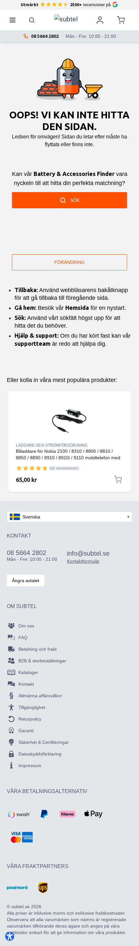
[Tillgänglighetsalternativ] (9, 936)
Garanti (26, 730)
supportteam (32, 343)
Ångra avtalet (25, 580)
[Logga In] (100, 20)
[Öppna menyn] (14, 20)
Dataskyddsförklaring (39, 753)
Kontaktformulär (83, 561)
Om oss (26, 625)
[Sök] (32, 20)
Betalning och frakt (37, 649)
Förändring (69, 262)
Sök (75, 200)
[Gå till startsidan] (66, 18)
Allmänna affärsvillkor (40, 695)
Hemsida (77, 307)
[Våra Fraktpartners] (17, 888)
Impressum (29, 765)
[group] (32, 468)
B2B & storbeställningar (42, 660)
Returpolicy (29, 719)
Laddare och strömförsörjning (51, 445)
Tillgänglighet (31, 707)
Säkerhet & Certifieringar (43, 742)
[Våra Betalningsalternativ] (18, 814)
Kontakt (26, 684)
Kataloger (28, 672)
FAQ (22, 637)
